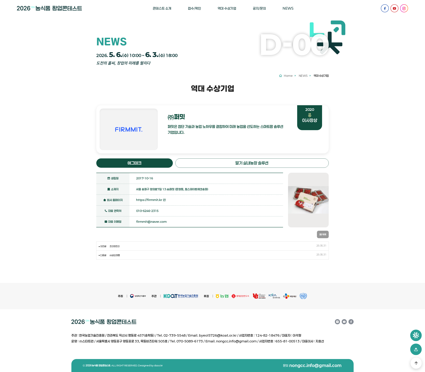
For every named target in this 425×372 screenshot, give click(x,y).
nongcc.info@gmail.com (236, 341)
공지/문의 (259, 8)
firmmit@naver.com (151, 221)
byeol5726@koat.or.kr (218, 335)
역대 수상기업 (227, 8)
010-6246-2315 (147, 210)
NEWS (288, 8)
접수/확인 (194, 8)
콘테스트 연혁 (162, 21)
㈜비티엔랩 (115, 255)
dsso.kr (158, 365)
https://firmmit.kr (149, 199)
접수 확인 (195, 20)
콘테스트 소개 (162, 8)
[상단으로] (416, 363)
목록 (324, 234)
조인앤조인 (115, 246)
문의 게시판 (261, 21)
